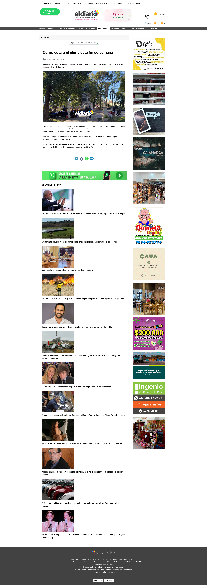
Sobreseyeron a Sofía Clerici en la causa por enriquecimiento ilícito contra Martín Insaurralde (82, 443)
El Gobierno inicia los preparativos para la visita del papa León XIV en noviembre (76, 387)
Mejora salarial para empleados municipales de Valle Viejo (67, 270)
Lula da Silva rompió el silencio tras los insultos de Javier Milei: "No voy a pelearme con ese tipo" (83, 213)
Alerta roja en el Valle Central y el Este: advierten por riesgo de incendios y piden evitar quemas (83, 298)
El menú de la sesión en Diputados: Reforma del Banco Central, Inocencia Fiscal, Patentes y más (83, 415)
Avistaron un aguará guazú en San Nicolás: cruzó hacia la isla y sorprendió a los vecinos (79, 242)
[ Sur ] (129, 19)
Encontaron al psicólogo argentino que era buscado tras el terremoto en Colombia (77, 327)
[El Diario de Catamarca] (87, 15)
